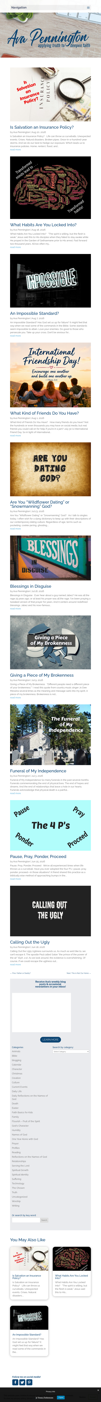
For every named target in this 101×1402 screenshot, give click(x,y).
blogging (16, 1060)
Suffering (16, 1179)
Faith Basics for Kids (22, 1112)
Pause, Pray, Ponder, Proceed (38, 856)
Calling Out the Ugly (30, 942)
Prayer (15, 1143)
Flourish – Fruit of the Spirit (26, 1121)
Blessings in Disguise (30, 586)
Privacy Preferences (45, 1398)
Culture (16, 1082)
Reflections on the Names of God (29, 1157)
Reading (16, 1152)
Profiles (16, 1148)
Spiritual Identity (20, 1174)
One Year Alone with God (25, 1139)
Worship (16, 1201)
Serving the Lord (20, 1165)
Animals (16, 1051)
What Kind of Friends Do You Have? (44, 413)
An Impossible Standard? (34, 313)
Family (15, 1117)
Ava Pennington (21, 132)
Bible (14, 1055)
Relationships (19, 1161)
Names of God (19, 1134)
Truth (14, 1192)
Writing (15, 1205)
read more (15, 149)
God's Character (20, 1125)
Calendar (16, 1064)
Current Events (19, 1087)
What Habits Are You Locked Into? (43, 224)
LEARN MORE (51, 1039)
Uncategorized (19, 1196)
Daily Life (17, 1091)
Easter (15, 1108)
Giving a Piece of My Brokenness (42, 675)
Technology (18, 1183)
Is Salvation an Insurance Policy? (42, 127)
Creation (16, 1078)
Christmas (17, 1073)
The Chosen (18, 1188)
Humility (16, 1130)
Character (17, 1069)
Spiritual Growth (20, 1170)
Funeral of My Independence (38, 770)
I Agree (60, 1397)
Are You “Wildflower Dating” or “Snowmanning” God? (39, 504)
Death (15, 1103)
